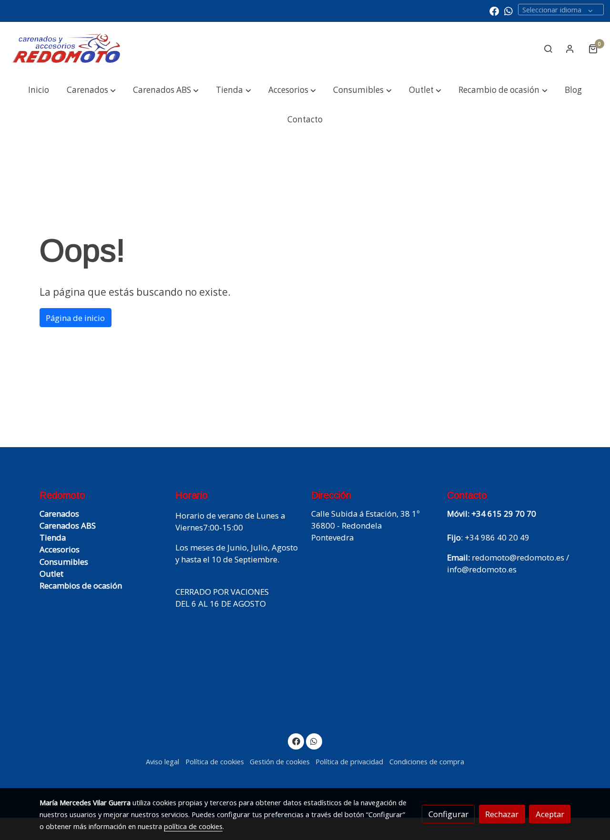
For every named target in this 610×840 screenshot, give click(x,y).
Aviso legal (162, 761)
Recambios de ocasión (81, 585)
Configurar (448, 814)
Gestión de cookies (280, 761)
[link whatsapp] (508, 10)
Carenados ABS (68, 525)
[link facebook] (494, 10)
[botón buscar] (548, 48)
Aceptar (550, 814)
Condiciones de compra (426, 761)
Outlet (51, 573)
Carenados (59, 513)
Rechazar (501, 814)
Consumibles (64, 561)
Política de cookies (214, 761)
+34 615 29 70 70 (503, 513)
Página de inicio (75, 317)
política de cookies (193, 826)
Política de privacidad (349, 761)
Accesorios (60, 549)
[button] (91, 90)
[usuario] (570, 48)
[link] (67, 48)
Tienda (53, 537)
